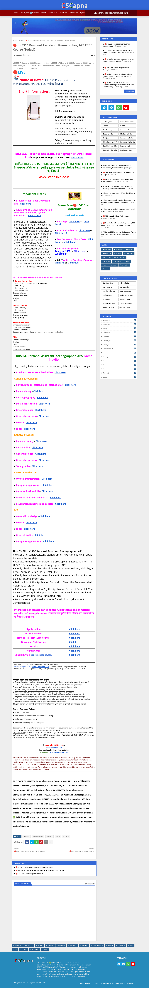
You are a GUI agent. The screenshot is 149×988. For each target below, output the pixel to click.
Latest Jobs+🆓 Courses (29, 13)
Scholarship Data (126, 138)
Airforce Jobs (107, 295)
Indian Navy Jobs (126, 295)
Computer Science (126, 130)
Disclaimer (130, 983)
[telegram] (104, 107)
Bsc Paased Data (126, 150)
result (58, 837)
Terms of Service (118, 983)
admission (107, 250)
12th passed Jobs (109, 303)
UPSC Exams (107, 126)
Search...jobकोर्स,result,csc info (110, 12)
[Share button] (51, 842)
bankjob (129, 250)
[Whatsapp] (36, 842)
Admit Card (52, 13)
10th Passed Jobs (126, 303)
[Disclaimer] (133, 107)
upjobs (106, 269)
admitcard (26, 837)
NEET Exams (124, 126)
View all (90, 863)
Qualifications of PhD (110, 146)
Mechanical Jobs (126, 134)
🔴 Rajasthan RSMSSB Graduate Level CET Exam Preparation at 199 (40, 870)
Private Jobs (124, 287)
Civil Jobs (106, 138)
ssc (105, 265)
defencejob (129, 253)
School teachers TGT (110, 142)
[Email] (46, 842)
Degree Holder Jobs (110, 150)
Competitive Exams (127, 122)
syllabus (21, 40)
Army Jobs (106, 299)
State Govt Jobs (108, 307)
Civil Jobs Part (125, 283)
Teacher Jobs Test (109, 291)
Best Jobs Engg (108, 283)
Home (15, 13)
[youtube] (126, 107)
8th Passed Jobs (125, 291)
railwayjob (118, 261)
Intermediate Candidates (128, 142)
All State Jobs (125, 307)
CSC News (63, 13)
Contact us (95, 983)
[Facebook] (27, 842)
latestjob (49, 837)
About (87, 983)
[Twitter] (32, 842)
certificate (107, 253)
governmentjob (38, 837)
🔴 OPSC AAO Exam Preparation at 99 (29, 874)
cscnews (118, 253)
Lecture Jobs (107, 122)
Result (43, 13)
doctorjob (107, 257)
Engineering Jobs (126, 146)
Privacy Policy (105, 983)
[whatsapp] (119, 107)
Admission (74, 13)
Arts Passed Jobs (109, 130)
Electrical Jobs (108, 134)
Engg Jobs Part (108, 287)
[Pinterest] (41, 842)
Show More (129, 91)
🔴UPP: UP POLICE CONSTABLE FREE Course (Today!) (34, 867)
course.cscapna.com (41, 654)
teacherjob (124, 265)
